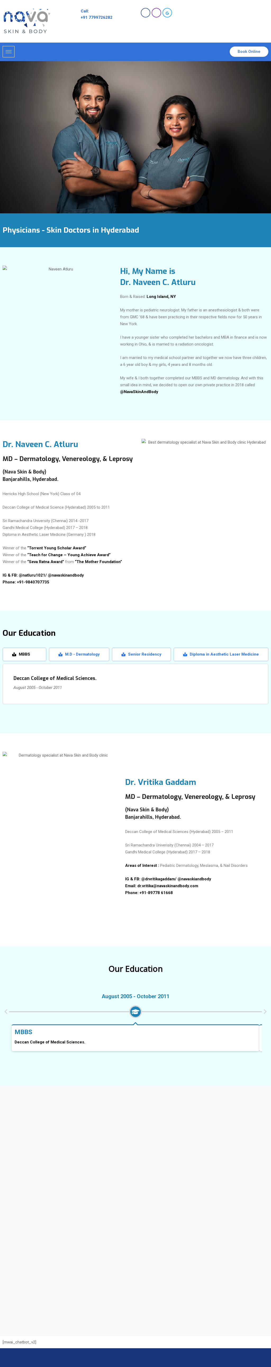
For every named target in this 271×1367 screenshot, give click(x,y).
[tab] (24, 654)
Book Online (249, 51)
